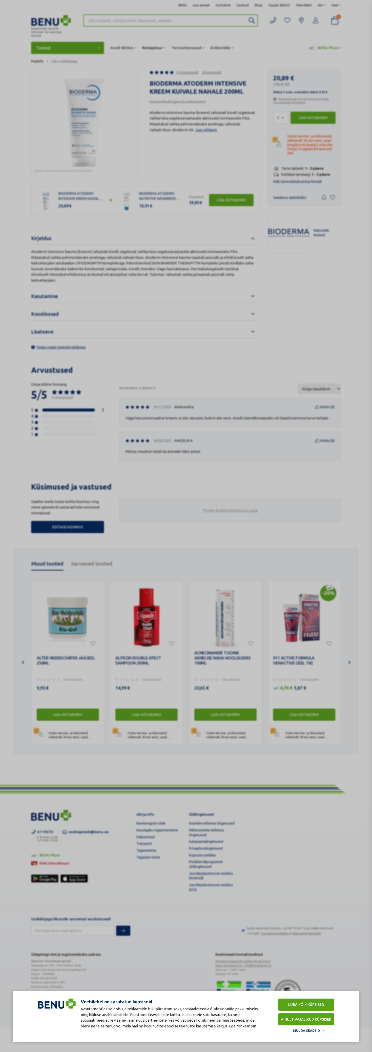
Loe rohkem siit (242, 1026)
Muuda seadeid (306, 1030)
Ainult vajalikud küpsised (306, 1019)
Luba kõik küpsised (306, 1005)
